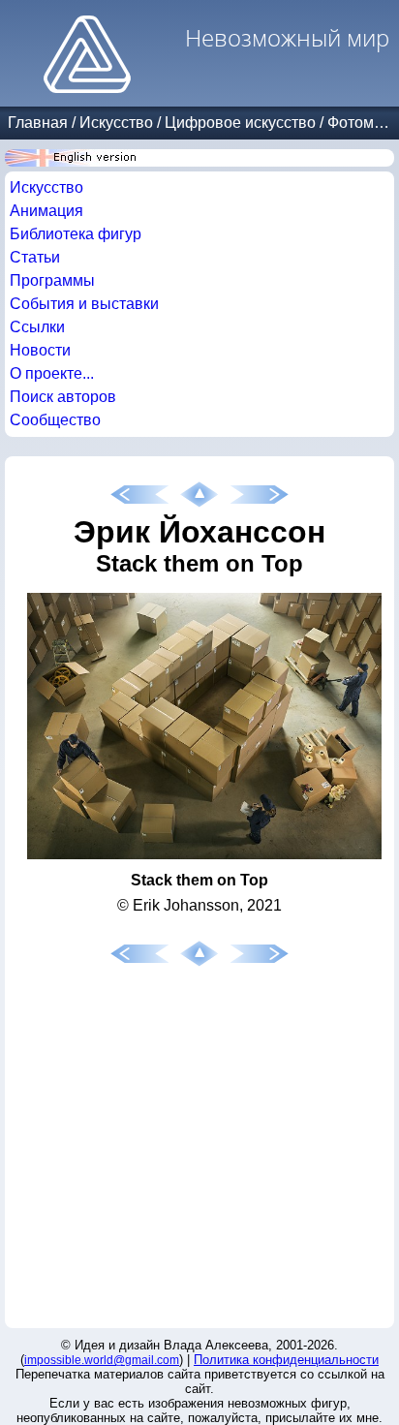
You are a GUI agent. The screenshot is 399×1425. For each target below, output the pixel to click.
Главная (38, 122)
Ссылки (37, 327)
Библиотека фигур (75, 234)
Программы (52, 280)
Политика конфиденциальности (286, 1359)
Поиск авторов (63, 396)
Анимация (46, 210)
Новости (40, 350)
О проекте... (52, 373)
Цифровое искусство (240, 122)
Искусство (116, 122)
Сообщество (55, 420)
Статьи (35, 257)
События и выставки (84, 303)
